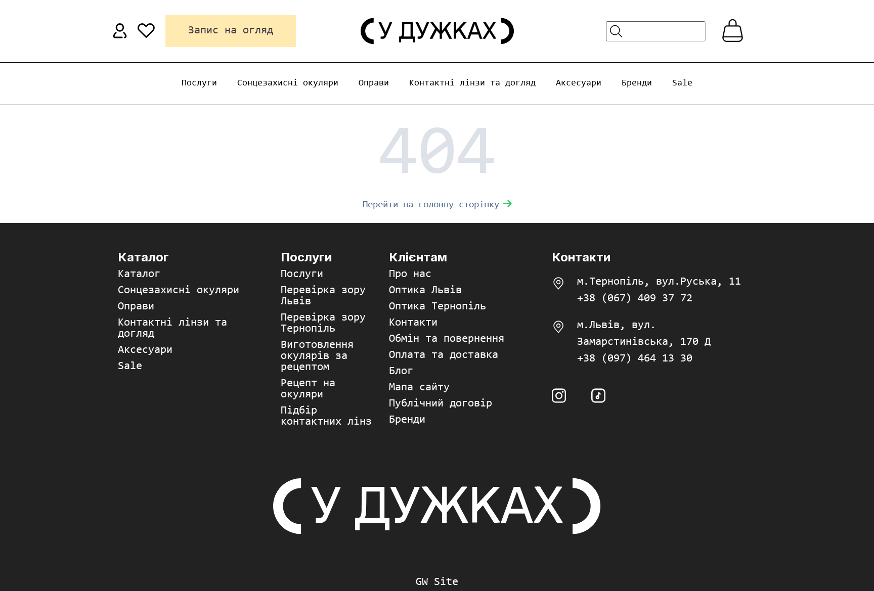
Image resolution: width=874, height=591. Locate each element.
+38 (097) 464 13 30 (634, 359)
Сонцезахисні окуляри (287, 83)
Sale (682, 83)
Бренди (637, 83)
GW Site (437, 582)
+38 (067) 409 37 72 (634, 298)
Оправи (374, 83)
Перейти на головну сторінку (431, 205)
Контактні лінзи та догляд (472, 83)
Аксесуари (578, 83)
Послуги (199, 83)
